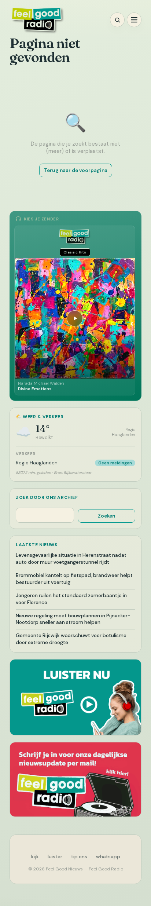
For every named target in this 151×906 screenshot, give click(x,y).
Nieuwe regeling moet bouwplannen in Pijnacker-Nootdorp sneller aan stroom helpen (73, 619)
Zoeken (106, 516)
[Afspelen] (75, 318)
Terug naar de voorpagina (75, 170)
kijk (35, 857)
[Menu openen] (134, 19)
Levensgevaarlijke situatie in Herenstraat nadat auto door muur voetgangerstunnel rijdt (71, 558)
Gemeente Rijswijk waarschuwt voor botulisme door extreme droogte (71, 639)
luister (55, 857)
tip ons (79, 857)
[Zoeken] (117, 19)
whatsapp (108, 857)
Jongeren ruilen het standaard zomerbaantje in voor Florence (71, 599)
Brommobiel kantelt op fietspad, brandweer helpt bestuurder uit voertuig (74, 578)
